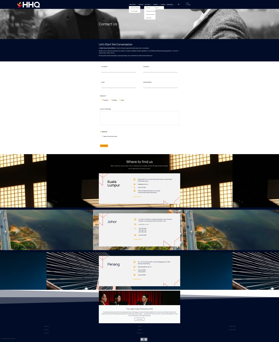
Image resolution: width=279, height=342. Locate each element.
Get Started (104, 146)
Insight (139, 329)
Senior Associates (150, 14)
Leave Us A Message (105, 109)
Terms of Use (232, 326)
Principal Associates (150, 11)
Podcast (157, 7)
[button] (179, 4)
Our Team (147, 4)
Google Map (136, 196)
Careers (163, 4)
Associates (148, 17)
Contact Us (170, 4)
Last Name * (146, 66)
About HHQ (132, 4)
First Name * (104, 66)
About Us (46, 326)
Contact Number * (147, 82)
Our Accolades (134, 11)
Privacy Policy (232, 329)
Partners (148, 7)
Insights (155, 4)
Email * (103, 82)
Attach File (104, 131)
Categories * (103, 96)
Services (141, 4)
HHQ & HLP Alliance (135, 7)
